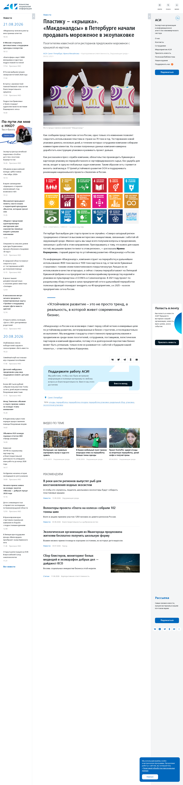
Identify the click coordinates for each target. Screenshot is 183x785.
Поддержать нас (162, 64)
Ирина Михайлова (71, 53)
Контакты (159, 42)
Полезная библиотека (165, 57)
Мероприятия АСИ (163, 49)
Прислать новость (163, 53)
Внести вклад (120, 383)
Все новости (9, 566)
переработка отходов (78, 402)
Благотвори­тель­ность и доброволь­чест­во (80, 522)
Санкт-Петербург (55, 397)
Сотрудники (160, 46)
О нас (157, 38)
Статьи (46, 576)
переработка (62, 402)
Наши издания (161, 60)
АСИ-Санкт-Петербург (52, 53)
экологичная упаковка (53, 405)
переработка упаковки (99, 402)
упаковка (130, 402)
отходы (52, 402)
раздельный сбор (117, 402)
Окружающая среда (119, 53)
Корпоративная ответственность (95, 53)
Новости (47, 15)
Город (64, 546)
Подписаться (166, 72)
